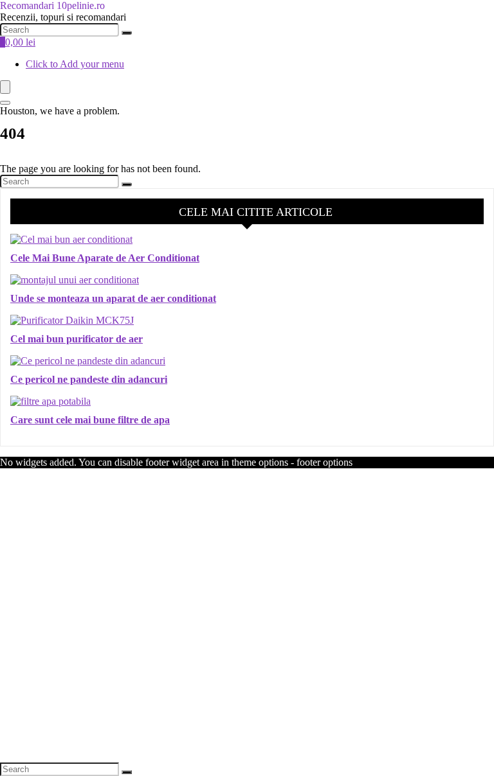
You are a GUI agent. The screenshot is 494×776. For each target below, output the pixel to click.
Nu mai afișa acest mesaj (247, 745)
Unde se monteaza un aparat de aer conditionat (113, 298)
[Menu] (5, 87)
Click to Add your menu (75, 63)
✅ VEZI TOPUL (247, 660)
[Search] (127, 33)
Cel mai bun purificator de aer (76, 338)
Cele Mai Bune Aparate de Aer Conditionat (104, 257)
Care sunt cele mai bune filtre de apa (90, 419)
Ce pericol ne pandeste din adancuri (88, 379)
